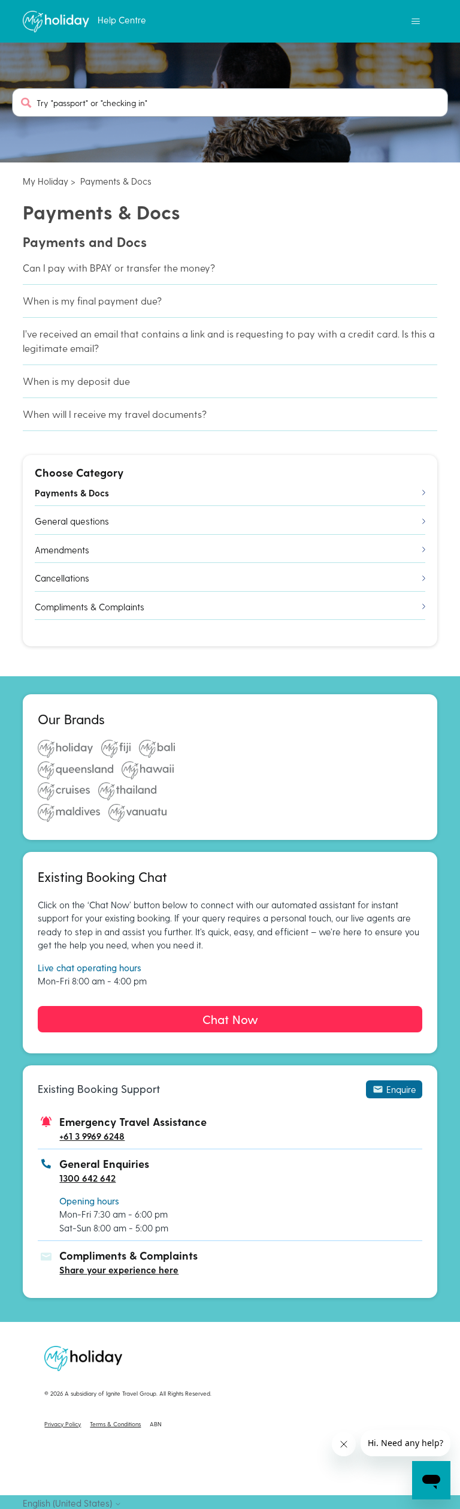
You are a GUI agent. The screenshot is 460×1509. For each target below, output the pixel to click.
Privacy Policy (62, 1423)
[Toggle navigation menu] (416, 21)
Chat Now (230, 1019)
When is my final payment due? (92, 300)
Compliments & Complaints (89, 606)
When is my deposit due (76, 381)
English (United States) (68, 1503)
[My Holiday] (56, 21)
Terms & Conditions (115, 1423)
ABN (156, 1423)
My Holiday (45, 181)
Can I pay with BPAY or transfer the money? (119, 267)
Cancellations (62, 578)
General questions (72, 521)
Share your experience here (118, 1269)
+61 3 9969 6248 (92, 1136)
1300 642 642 (87, 1178)
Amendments (62, 549)
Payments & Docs (116, 181)
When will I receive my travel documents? (115, 414)
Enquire (401, 1089)
